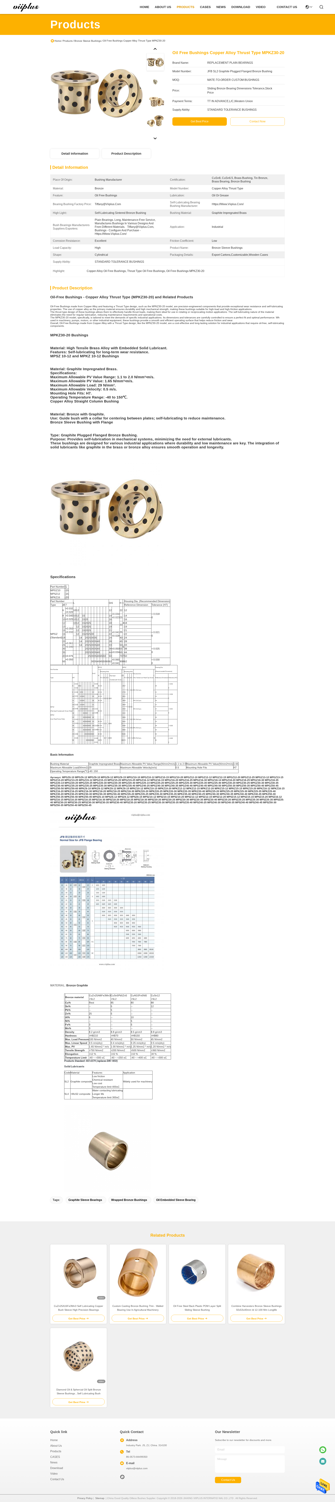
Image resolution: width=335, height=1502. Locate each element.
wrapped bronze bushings (129, 1199)
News (53, 1462)
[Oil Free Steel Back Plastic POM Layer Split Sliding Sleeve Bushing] (197, 1272)
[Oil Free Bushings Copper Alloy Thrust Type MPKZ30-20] (96, 93)
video (261, 7)
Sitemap (99, 1498)
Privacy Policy (84, 1498)
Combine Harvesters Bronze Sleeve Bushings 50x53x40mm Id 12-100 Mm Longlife (256, 1308)
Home (144, 7)
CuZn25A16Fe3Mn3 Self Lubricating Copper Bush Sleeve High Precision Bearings (78, 1308)
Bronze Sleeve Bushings (87, 40)
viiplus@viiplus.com (137, 1468)
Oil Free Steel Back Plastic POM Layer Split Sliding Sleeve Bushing (197, 1308)
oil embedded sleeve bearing (176, 1199)
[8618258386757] (323, 1450)
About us (56, 1445)
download (240, 7)
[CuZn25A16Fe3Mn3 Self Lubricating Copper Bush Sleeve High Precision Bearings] (78, 1272)
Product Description (126, 153)
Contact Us (57, 1479)
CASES (55, 1456)
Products (68, 40)
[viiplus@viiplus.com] (323, 1461)
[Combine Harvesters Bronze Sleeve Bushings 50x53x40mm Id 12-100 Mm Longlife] (256, 1272)
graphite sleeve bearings (85, 1199)
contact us (287, 7)
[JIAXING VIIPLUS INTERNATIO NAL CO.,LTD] (26, 7)
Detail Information (74, 153)
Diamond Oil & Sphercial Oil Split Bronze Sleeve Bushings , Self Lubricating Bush (78, 1391)
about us (163, 7)
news (221, 7)
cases (205, 7)
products (185, 7)
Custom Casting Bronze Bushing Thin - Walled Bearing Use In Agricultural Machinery (137, 1308)
